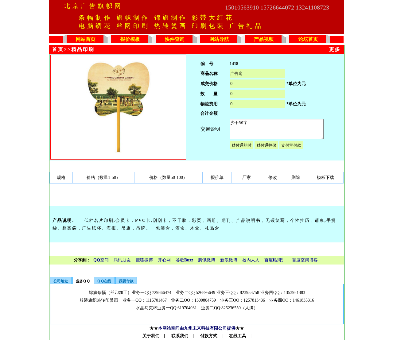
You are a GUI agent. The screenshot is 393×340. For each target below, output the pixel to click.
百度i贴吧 (273, 260)
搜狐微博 (144, 260)
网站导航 (219, 39)
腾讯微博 (206, 260)
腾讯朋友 (122, 260)
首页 (58, 49)
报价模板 (130, 39)
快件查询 (175, 39)
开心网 (164, 260)
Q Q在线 (104, 281)
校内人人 (250, 260)
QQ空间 (101, 260)
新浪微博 (228, 260)
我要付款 (126, 281)
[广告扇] (118, 151)
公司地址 (60, 281)
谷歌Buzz (184, 260)
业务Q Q (83, 281)
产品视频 (264, 39)
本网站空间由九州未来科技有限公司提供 (196, 328)
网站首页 (85, 39)
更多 (335, 49)
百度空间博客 (305, 260)
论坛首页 (308, 39)
